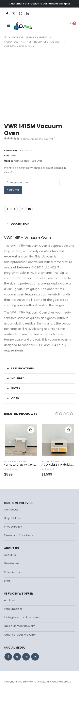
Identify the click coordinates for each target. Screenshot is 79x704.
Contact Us (11, 510)
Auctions (9, 600)
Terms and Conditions (18, 535)
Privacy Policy (13, 527)
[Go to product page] (21, 440)
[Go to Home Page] (5, 37)
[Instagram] (20, 13)
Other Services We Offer (20, 635)
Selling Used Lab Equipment (22, 617)
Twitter (14, 209)
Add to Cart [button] (30, 430)
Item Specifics (13, 609)
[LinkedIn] (27, 13)
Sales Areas (12, 572)
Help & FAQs (12, 518)
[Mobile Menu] (8, 25)
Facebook (7, 209)
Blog (7, 581)
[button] (57, 413)
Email (29, 209)
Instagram (26, 657)
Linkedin (35, 657)
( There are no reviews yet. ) (38, 139)
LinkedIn (22, 209)
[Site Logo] (23, 25)
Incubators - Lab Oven (30, 160)
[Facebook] (7, 13)
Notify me (13, 190)
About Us (10, 555)
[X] (14, 13)
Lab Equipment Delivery (19, 626)
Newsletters (12, 563)
